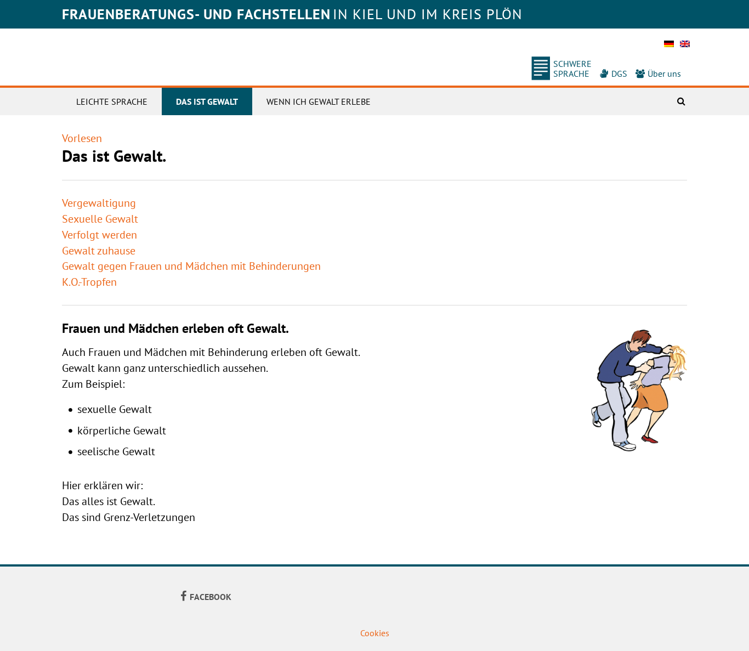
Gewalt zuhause (98, 251)
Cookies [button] (374, 632)
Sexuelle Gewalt (100, 219)
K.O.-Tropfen (89, 282)
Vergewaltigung (99, 203)
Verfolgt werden (99, 235)
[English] (685, 47)
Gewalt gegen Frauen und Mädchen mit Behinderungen (191, 266)
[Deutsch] (669, 47)
